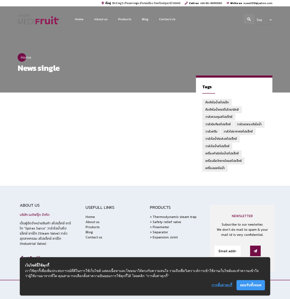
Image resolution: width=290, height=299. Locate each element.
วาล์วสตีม (211, 131)
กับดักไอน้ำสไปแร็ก (217, 102)
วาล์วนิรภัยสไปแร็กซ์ (218, 124)
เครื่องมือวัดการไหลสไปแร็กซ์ (223, 161)
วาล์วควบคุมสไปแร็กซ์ (218, 117)
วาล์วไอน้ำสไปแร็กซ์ (217, 146)
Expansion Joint (165, 237)
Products (124, 19)
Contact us (94, 237)
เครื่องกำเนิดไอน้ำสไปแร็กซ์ (222, 153)
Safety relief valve (167, 221)
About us (100, 19)
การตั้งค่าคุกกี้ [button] (222, 285)
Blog (145, 19)
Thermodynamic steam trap (174, 216)
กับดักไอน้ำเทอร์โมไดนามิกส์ (222, 109)
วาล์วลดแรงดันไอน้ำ (249, 124)
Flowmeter (161, 226)
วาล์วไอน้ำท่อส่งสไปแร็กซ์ (221, 139)
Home (79, 19)
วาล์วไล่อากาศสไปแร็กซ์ (238, 131)
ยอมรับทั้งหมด (250, 285)
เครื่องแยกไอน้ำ (215, 168)
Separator (160, 232)
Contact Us (167, 19)
